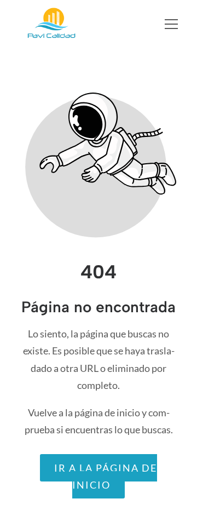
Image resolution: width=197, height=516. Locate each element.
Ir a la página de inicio (105, 476)
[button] (178, 24)
